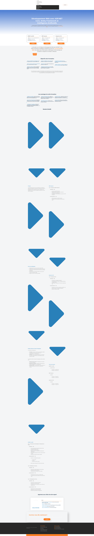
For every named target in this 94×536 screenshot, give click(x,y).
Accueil (38, 5)
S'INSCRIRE (33, 43)
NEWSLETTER (38, 4)
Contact (38, 3)
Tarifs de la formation (52, 364)
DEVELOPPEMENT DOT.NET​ (43, 529)
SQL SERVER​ (42, 528)
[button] (36, 149)
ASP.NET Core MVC (30, 442)
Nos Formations (39, 1)
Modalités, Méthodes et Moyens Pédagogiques (34, 348)
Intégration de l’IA (51, 275)
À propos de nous (39, 2)
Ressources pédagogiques (31, 266)
